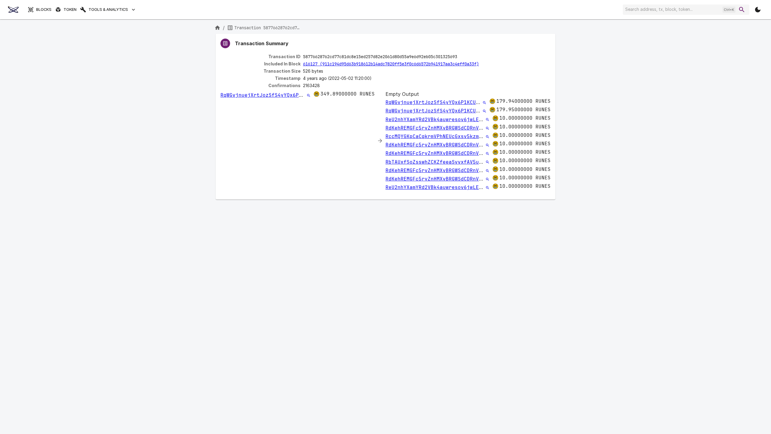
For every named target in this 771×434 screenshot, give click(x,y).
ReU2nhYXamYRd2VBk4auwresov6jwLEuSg (437, 119)
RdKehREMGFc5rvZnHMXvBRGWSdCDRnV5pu (437, 128)
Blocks (44, 9)
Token (70, 9)
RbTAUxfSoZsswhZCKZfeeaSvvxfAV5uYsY (437, 162)
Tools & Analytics (108, 9)
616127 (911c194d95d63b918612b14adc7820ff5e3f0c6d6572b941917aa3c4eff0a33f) (391, 64)
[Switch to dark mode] (758, 10)
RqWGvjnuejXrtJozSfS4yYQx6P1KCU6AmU (271, 95)
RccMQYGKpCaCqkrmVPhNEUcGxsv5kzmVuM (437, 136)
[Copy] (461, 57)
